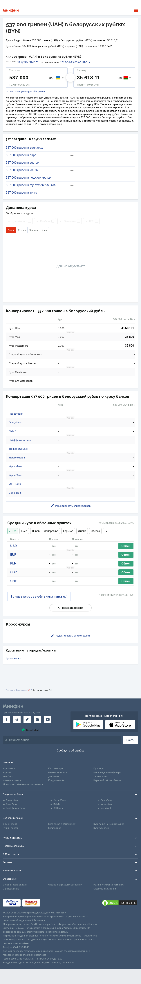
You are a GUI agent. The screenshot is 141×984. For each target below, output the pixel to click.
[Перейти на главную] (11, 10)
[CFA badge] (50, 903)
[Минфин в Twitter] (27, 719)
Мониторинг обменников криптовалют (23, 784)
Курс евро (98, 768)
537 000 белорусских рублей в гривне (25, 91)
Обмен (126, 546)
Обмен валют (10, 824)
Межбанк (8, 776)
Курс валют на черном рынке (108, 824)
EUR (13, 554)
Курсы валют (13, 658)
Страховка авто (11, 888)
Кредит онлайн (56, 780)
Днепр (82, 531)
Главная (9, 690)
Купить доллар (10, 828)
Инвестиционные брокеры (107, 772)
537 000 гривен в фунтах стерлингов (31, 185)
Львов (36, 531)
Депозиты (53, 776)
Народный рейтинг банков (107, 780)
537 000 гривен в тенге (21, 192)
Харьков (68, 531)
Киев (24, 531)
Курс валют (9, 768)
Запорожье (51, 531)
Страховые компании (104, 888)
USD (13, 546)
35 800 (129, 336)
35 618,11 (127, 328)
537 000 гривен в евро (21, 155)
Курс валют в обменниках (61, 824)
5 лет (44, 230)
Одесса (95, 531)
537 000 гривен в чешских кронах (28, 177)
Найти (130, 740)
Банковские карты (57, 772)
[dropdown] (106, 531)
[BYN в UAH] (70, 77)
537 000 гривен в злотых (22, 162)
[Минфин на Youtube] (47, 719)
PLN (13, 563)
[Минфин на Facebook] (6, 719)
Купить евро (54, 828)
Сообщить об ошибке (70, 750)
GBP (13, 572)
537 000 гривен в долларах (24, 147)
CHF (13, 581)
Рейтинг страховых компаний (108, 884)
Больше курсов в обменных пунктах (38, 596)
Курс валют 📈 (23, 690)
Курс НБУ (8, 772)
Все (14, 531)
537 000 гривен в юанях (22, 170)
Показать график (72, 607)
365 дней (34, 230)
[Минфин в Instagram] (37, 719)
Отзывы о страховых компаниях (65, 884)
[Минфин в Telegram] (17, 719)
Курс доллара (55, 768)
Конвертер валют (12, 780)
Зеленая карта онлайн (15, 884)
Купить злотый (101, 828)
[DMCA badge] (119, 902)
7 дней (11, 230)
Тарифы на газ (101, 776)
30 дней (22, 230)
